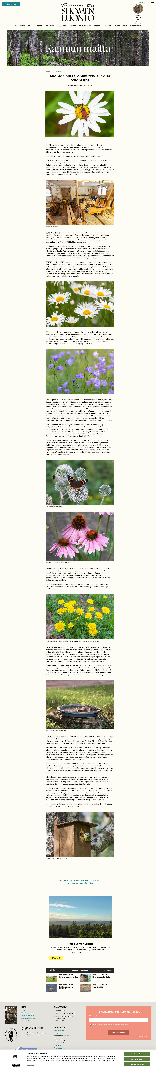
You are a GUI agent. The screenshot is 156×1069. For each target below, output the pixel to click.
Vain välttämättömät (137, 1064)
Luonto (22, 26)
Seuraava (107, 970)
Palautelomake (59, 1030)
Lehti (125, 26)
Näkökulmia (62, 26)
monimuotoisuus (66, 881)
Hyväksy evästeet (137, 1054)
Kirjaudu (142, 3)
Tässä (90, 578)
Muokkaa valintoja (136, 1059)
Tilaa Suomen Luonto (28, 1013)
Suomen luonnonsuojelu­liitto (30, 1035)
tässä (96, 578)
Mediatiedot (58, 1045)
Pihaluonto (95, 881)
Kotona (40, 26)
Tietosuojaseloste (60, 1048)
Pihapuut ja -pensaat (74, 883)
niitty (76, 881)
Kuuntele (97, 26)
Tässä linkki (64, 242)
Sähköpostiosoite (95, 1016)
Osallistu (108, 26)
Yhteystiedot (58, 1033)
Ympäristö (50, 26)
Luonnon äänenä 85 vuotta (80, 26)
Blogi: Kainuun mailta (66, 974)
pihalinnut (84, 881)
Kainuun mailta (54, 72)
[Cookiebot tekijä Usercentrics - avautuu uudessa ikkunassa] (15, 1065)
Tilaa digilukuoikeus (27, 1015)
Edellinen (53, 970)
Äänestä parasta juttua (28, 1018)
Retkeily (31, 26)
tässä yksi (68, 429)
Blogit (117, 26)
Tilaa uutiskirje (26, 1021)
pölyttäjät (89, 883)
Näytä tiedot (31, 1065)
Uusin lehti (24, 1010)
